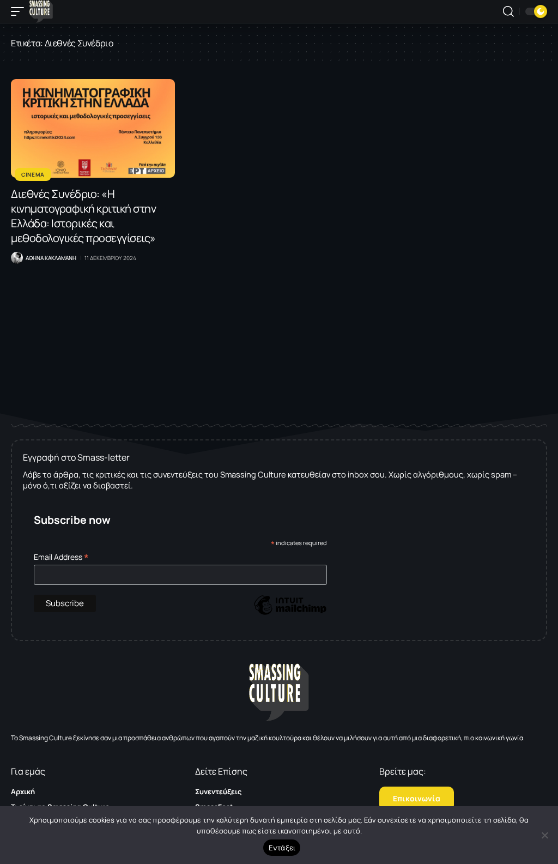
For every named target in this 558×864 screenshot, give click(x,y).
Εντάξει (282, 847)
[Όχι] (544, 835)
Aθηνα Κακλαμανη (51, 258)
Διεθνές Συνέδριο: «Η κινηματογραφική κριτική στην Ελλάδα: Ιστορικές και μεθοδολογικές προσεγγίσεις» (83, 215)
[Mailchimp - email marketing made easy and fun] (289, 613)
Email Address (61, 557)
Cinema (33, 174)
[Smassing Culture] (41, 11)
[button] (20, 11)
